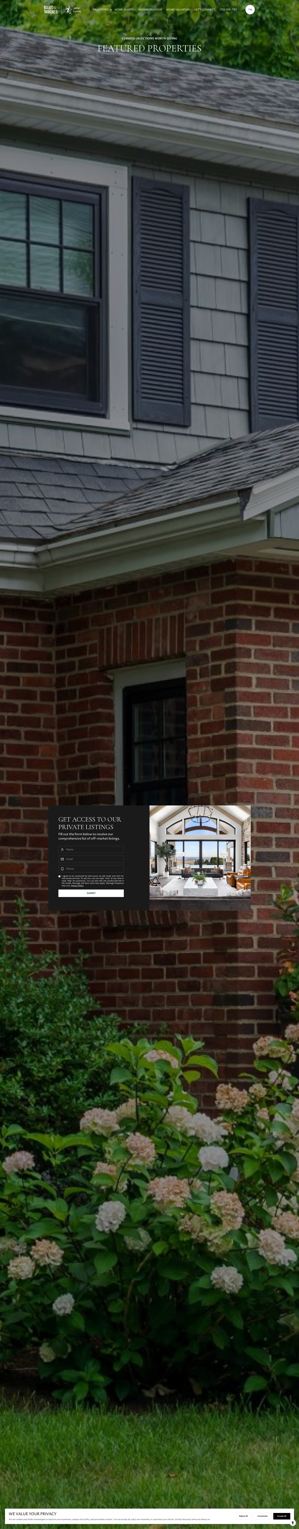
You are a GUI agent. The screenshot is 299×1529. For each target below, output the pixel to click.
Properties (100, 9)
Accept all (281, 1516)
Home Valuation (178, 9)
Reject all (243, 1516)
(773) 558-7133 (228, 9)
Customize (262, 1516)
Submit (91, 893)
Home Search (124, 9)
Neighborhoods (150, 9)
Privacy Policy (77, 885)
